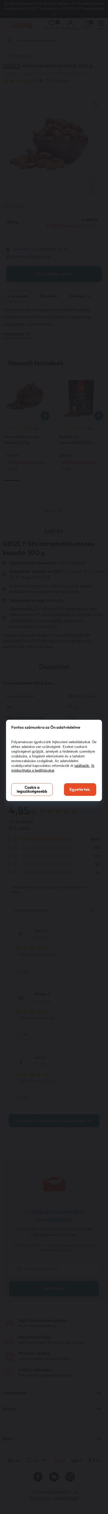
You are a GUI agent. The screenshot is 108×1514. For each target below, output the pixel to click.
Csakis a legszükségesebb (32, 789)
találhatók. (82, 766)
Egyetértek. (80, 789)
